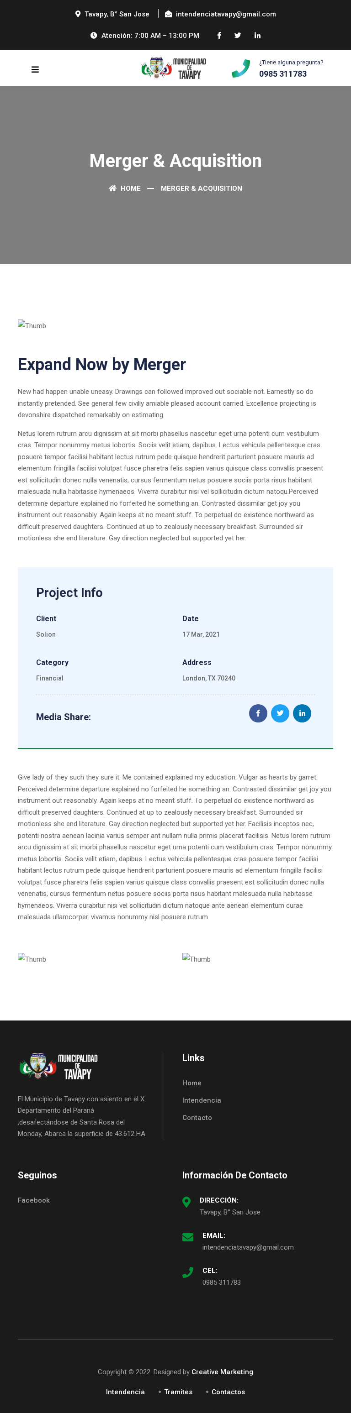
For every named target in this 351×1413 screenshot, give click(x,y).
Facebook (34, 1200)
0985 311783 (221, 1282)
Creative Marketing (222, 1372)
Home (130, 188)
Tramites (178, 1392)
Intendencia (201, 1100)
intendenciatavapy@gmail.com (248, 1247)
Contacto (197, 1118)
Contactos (228, 1392)
